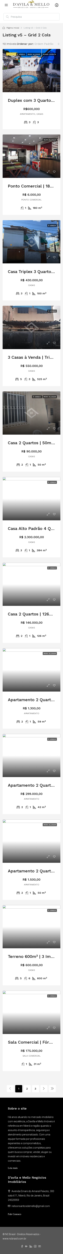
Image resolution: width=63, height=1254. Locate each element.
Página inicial (12, 28)
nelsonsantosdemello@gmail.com (31, 1206)
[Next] (43, 1088)
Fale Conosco (14, 1214)
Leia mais (13, 1168)
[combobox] (47, 44)
